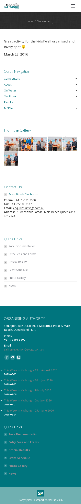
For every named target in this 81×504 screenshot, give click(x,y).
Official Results (17, 262)
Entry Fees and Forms (22, 254)
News (12, 285)
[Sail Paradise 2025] (11, 144)
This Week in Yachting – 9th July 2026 (27, 390)
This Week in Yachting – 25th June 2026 (29, 410)
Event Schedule (18, 270)
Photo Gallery (17, 278)
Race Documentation (22, 246)
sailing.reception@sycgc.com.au (24, 349)
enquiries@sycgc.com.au (28, 208)
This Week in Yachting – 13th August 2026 (30, 370)
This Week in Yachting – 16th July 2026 (28, 380)
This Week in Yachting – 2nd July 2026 (28, 400)
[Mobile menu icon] (73, 6)
